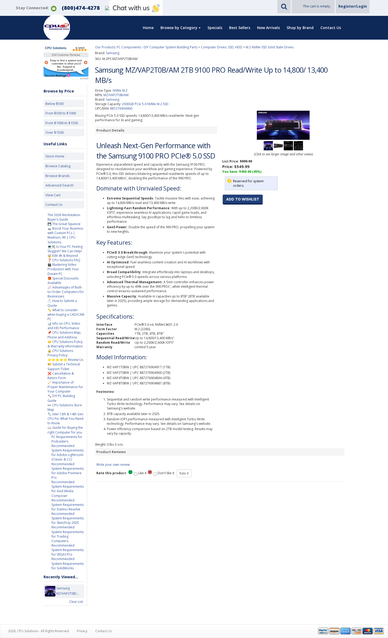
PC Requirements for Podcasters (66, 439)
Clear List (76, 601)
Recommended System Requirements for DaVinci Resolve (67, 504)
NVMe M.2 (120, 90)
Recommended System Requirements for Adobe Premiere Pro (67, 471)
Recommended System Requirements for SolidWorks (67, 563)
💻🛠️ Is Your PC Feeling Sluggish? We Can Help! (65, 248)
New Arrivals (268, 27)
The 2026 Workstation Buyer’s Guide (64, 217)
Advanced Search (59, 185)
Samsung (112, 99)
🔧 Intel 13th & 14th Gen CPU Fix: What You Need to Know (65, 418)
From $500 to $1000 (60, 113)
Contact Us (330, 27)
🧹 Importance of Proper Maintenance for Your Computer (65, 387)
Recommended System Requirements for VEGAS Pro (67, 550)
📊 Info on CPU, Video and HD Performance (64, 325)
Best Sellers (239, 27)
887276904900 (121, 108)
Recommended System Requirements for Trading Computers (67, 534)
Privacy (82, 631)
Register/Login (352, 6)
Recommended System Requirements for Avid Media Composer (67, 489)
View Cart (52, 195)
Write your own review (113, 464)
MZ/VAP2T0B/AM (116, 95)
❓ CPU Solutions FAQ (64, 260)
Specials (214, 27)
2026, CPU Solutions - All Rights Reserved (38, 631)
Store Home (54, 156)
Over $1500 (54, 132)
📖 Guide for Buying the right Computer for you (65, 429)
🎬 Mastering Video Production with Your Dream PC (63, 269)
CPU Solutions (56, 48)
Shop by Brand (300, 27)
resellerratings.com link (58, 75)
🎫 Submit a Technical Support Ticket (64, 366)
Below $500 (54, 103)
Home (148, 27)
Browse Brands (57, 175)
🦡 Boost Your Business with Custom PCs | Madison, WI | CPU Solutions (65, 235)
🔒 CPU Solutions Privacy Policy (60, 352)
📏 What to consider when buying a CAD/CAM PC (66, 314)
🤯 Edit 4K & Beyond (63, 255)
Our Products (105, 47)
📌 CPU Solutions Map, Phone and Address (64, 334)
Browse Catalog (57, 166)
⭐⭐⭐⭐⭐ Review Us (65, 359)
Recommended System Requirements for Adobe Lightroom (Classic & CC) (67, 453)
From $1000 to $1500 (61, 122)
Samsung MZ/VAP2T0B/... (67, 591)
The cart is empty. (317, 6)
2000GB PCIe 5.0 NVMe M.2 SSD (145, 104)
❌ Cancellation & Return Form (61, 375)
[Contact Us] (53, 8)
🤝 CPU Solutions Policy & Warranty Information (65, 343)
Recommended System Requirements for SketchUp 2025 (67, 518)
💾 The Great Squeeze (64, 224)
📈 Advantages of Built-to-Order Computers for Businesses (66, 292)
